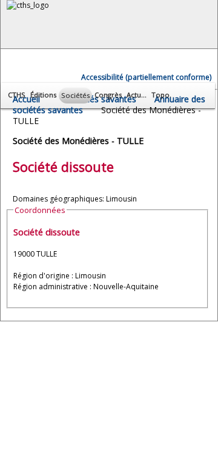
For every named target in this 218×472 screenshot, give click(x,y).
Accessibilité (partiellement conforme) (146, 77)
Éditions (43, 94)
